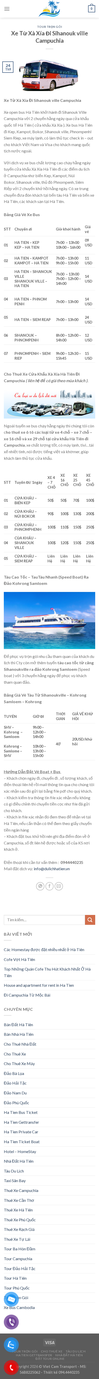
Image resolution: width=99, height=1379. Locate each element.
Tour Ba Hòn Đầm (19, 1248)
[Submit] (90, 920)
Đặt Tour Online (50, 1359)
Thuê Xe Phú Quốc (20, 1219)
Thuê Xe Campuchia (21, 1190)
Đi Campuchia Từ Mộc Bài (27, 995)
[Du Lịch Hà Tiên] (49, 9)
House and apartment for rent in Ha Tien (39, 985)
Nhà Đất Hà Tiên (19, 1161)
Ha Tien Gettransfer (21, 1122)
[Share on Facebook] (49, 886)
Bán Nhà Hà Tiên (19, 1034)
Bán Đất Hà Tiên (18, 1024)
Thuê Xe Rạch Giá (19, 1229)
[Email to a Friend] (59, 886)
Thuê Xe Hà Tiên (18, 1209)
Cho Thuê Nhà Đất (20, 1044)
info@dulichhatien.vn (52, 868)
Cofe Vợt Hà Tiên (19, 959)
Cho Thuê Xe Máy (19, 1063)
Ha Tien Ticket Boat (22, 1141)
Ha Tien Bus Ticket (21, 1112)
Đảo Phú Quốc (16, 1102)
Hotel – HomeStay (20, 1151)
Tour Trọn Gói (49, 26)
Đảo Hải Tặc (15, 1083)
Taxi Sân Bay (15, 1180)
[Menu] (7, 9)
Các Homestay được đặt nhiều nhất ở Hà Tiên (44, 949)
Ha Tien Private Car (21, 1131)
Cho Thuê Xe (15, 1053)
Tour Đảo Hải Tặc (20, 1268)
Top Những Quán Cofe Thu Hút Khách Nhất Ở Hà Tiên (47, 972)
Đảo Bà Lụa (14, 1073)
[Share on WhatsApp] (40, 886)
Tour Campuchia (18, 1258)
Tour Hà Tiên (15, 1278)
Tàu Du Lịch (14, 1170)
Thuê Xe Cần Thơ (19, 1200)
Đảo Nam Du (15, 1092)
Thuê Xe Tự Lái (17, 1239)
